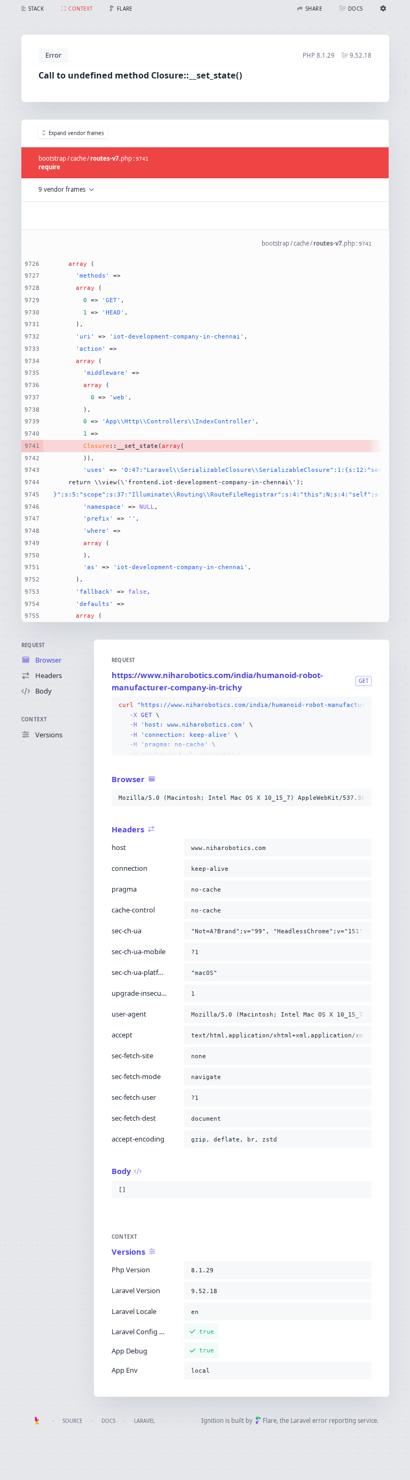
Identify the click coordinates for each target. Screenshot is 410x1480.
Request (33, 645)
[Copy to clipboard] (361, 705)
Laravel (144, 1421)
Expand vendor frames (76, 133)
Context (34, 719)
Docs (108, 1421)
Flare (270, 1420)
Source (72, 1421)
